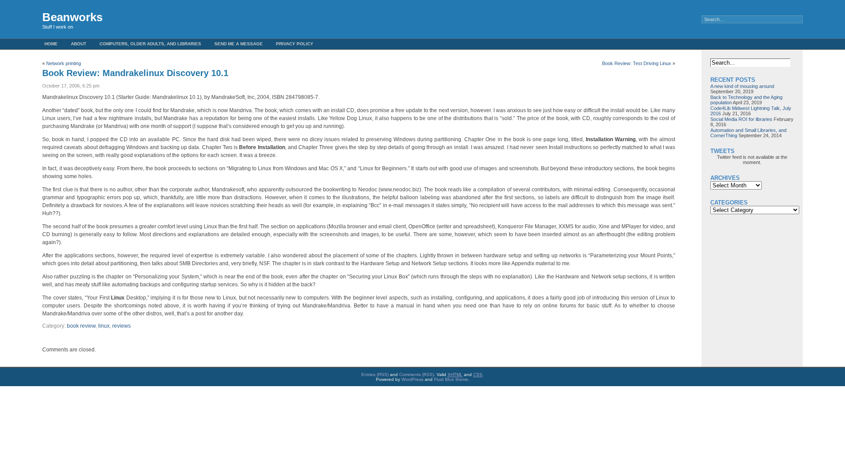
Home (51, 43)
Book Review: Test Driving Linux (636, 63)
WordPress (412, 379)
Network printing (63, 63)
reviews (121, 326)
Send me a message (238, 43)
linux (104, 326)
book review (81, 326)
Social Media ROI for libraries (741, 119)
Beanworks (72, 17)
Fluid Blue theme (451, 379)
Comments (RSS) (416, 374)
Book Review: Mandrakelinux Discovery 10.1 (135, 73)
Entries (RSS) (375, 374)
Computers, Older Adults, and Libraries (150, 43)
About (78, 43)
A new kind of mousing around (742, 86)
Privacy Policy (294, 43)
